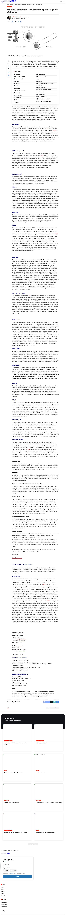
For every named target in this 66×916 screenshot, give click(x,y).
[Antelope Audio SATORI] (48, 732)
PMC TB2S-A (47, 694)
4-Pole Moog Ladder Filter (22, 691)
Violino (16, 85)
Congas (16, 102)
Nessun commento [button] (53, 707)
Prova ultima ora (41, 94)
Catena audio (17, 74)
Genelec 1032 (33, 693)
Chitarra (17, 99)
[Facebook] (2, 911)
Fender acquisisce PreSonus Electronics (13, 772)
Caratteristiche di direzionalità (44, 89)
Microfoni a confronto (16, 694)
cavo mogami (51, 691)
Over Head (17, 83)
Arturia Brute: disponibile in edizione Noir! (45, 832)
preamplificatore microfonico (18, 696)
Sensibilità (40, 81)
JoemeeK (20, 635)
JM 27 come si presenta (20, 76)
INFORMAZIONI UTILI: (42, 96)
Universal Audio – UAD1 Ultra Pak (11, 802)
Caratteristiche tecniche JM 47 (44, 101)
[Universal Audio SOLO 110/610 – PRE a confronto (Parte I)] (48, 792)
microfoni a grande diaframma (28, 694)
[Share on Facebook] (12, 22)
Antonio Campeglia (17, 16)
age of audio (31, 691)
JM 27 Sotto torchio (19, 78)
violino (45, 696)
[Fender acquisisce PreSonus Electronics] (17, 762)
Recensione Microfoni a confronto (32, 696)
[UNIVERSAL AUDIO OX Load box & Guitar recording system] (17, 732)
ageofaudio (37, 691)
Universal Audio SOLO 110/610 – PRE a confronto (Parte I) (49, 802)
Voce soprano (18, 97)
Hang (42, 693)
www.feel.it (22, 640)
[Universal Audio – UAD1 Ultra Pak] (17, 792)
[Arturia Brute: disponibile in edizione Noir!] (48, 822)
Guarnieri (39, 693)
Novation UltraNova (40, 772)
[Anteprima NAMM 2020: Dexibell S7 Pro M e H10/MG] (17, 822)
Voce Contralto (18, 95)
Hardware (10, 6)
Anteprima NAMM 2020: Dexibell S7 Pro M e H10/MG (16, 832)
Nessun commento (25, 16)
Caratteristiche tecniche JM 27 (44, 98)
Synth (37, 770)
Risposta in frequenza (42, 87)
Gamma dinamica (41, 92)
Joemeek (21, 645)
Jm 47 (45, 693)
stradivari (42, 696)
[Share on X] (15, 22)
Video (11, 740)
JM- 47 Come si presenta (20, 90)
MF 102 (52, 693)
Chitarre (17, 81)
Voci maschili (18, 92)
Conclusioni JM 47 (41, 74)
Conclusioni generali (42, 76)
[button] (59, 1)
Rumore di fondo (41, 79)
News (43, 740)
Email (4, 861)
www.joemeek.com (21, 639)
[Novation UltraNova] (48, 762)
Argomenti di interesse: (8, 868)
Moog (36, 694)
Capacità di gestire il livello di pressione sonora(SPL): (45, 84)
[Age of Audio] (8, 1)
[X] (4, 911)
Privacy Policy (11, 873)
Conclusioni (17, 88)
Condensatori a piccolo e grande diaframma (21, 693)
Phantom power (41, 694)
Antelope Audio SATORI (41, 743)
